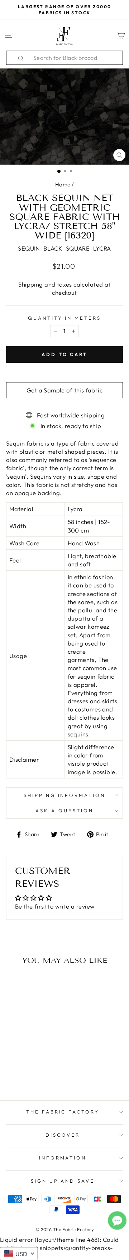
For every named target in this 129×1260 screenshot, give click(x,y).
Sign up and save (63, 1181)
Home (63, 184)
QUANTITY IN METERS (64, 318)
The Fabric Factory (63, 1112)
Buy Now (28, 1074)
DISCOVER (63, 1135)
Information (63, 1158)
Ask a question (64, 810)
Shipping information (65, 795)
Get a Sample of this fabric (64, 390)
